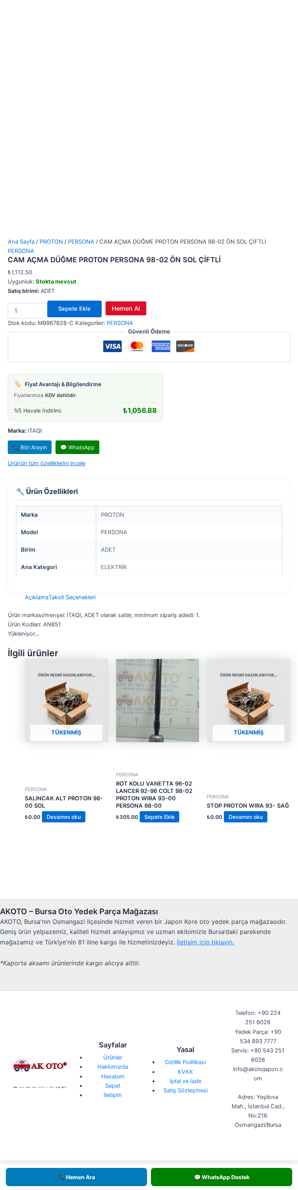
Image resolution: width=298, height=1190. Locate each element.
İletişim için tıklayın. (205, 942)
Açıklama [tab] (37, 597)
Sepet (112, 1085)
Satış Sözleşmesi (185, 1090)
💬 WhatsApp (77, 447)
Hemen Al (126, 308)
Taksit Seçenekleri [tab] (72, 597)
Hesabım (113, 1076)
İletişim (113, 1095)
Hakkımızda (112, 1066)
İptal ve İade (185, 1081)
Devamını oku (64, 816)
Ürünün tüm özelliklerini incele (46, 463)
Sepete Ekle (74, 308)
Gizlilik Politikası (185, 1062)
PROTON (51, 241)
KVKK (185, 1071)
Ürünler (112, 1057)
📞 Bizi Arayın (29, 447)
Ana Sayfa (21, 241)
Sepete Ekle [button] (159, 816)
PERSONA (81, 241)
